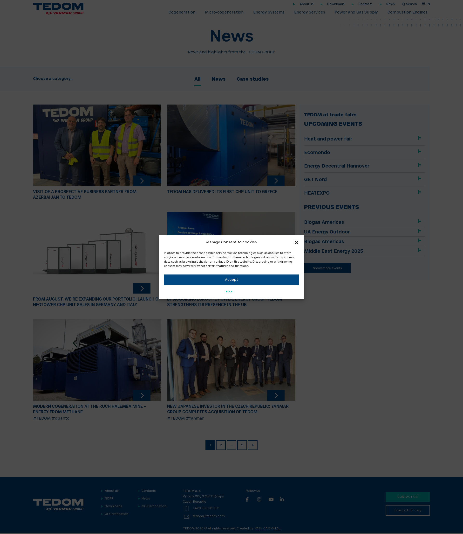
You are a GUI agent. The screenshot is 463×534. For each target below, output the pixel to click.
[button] (296, 242)
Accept (231, 280)
